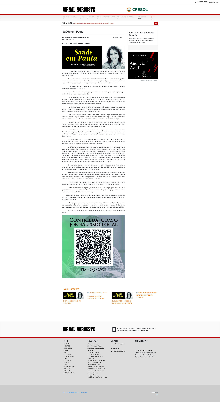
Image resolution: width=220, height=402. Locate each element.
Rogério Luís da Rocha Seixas (97, 377)
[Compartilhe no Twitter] (123, 38)
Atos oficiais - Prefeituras (126, 17)
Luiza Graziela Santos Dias (96, 369)
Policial (67, 362)
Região (82, 17)
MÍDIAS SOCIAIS (141, 341)
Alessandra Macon (93, 344)
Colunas (66, 17)
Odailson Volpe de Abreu (95, 371)
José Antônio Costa (93, 364)
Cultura (67, 369)
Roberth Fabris (92, 375)
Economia (67, 354)
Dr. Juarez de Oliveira (94, 354)
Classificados (69, 367)
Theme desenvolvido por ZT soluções (74, 392)
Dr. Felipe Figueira (93, 352)
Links (66, 341)
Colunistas (92, 341)
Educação (67, 360)
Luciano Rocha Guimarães (95, 367)
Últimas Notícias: (68, 23)
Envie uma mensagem (118, 351)
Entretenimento (70, 356)
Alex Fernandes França (94, 346)
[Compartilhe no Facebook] (124, 38)
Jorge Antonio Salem (94, 362)
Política (74, 17)
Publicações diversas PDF (106, 17)
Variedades (91, 17)
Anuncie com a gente (118, 344)
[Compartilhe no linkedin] (122, 38)
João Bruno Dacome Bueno (96, 360)
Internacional (69, 373)
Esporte (67, 346)
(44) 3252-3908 (143, 350)
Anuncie (114, 341)
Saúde (66, 364)
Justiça (66, 352)
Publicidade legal (142, 17)
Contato (115, 348)
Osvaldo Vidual (92, 373)
